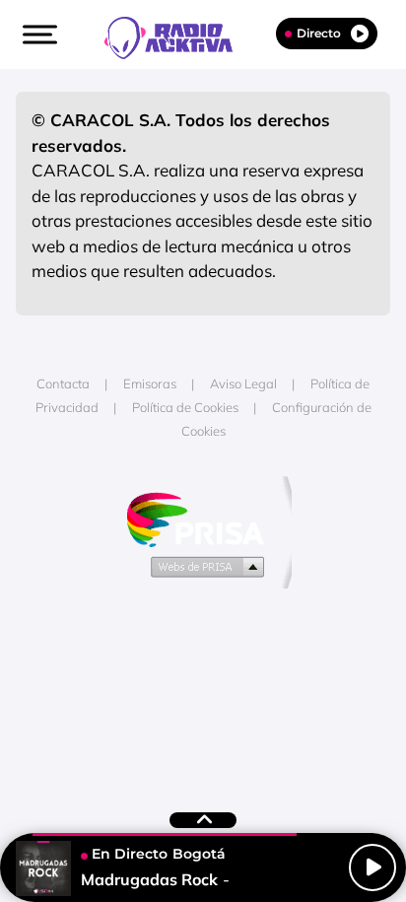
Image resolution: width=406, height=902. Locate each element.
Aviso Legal (243, 383)
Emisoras (149, 383)
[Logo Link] (178, 35)
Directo (319, 33)
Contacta (63, 383)
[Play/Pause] (372, 867)
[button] (37, 34)
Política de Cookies (185, 407)
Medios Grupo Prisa (203, 566)
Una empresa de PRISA (203, 518)
